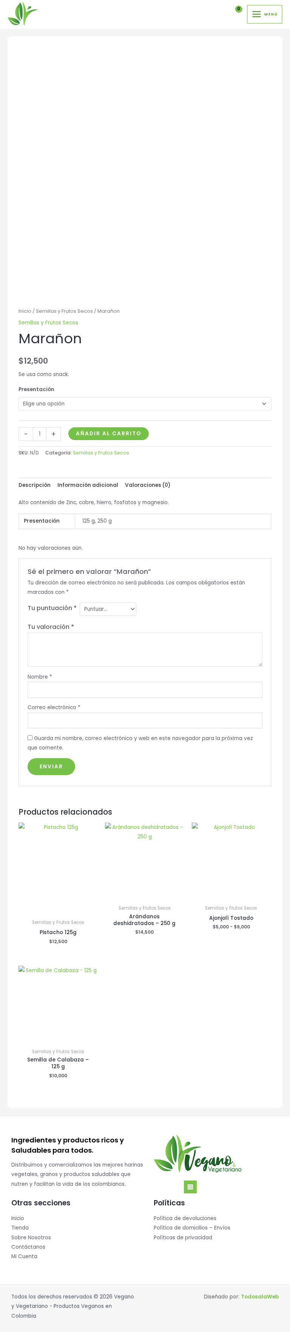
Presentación (36, 389)
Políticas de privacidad (183, 1237)
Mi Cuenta (24, 1256)
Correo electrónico (54, 707)
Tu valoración (51, 626)
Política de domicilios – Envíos (192, 1227)
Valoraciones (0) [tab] (147, 485)
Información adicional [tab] (87, 485)
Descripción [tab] (35, 485)
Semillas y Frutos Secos (64, 311)
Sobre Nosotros (31, 1237)
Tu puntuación (52, 608)
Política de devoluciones (185, 1218)
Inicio (25, 311)
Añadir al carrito (108, 433)
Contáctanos (28, 1247)
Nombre (40, 677)
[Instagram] (190, 1187)
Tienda (20, 1227)
